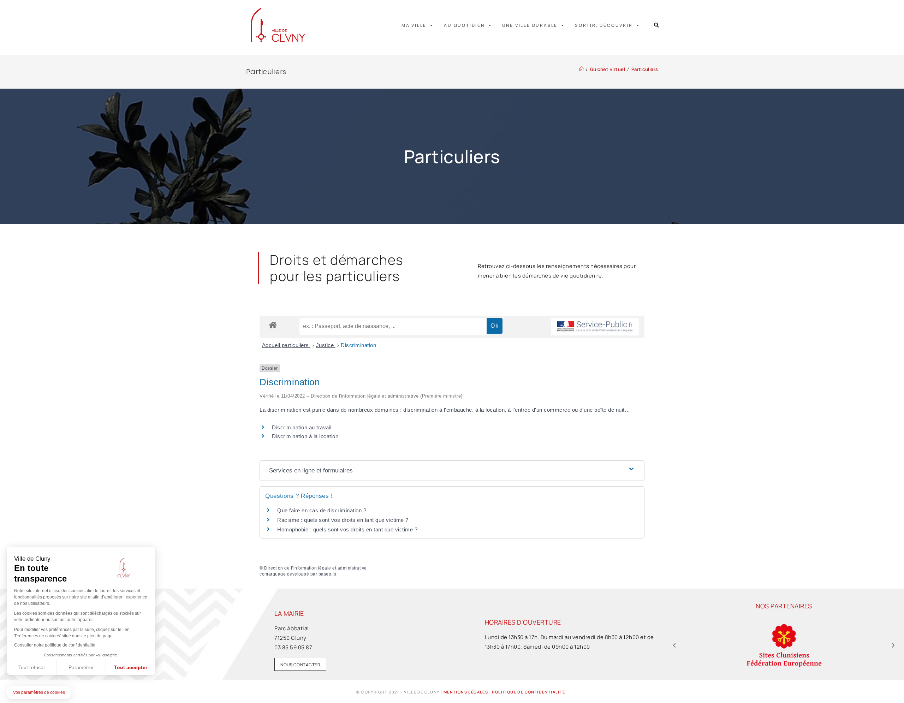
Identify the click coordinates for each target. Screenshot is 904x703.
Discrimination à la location (305, 436)
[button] (656, 25)
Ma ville (414, 25)
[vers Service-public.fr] (595, 326)
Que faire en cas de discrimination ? (321, 510)
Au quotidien (464, 25)
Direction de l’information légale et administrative (315, 568)
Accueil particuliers (286, 345)
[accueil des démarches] (273, 324)
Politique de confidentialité (528, 692)
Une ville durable (530, 25)
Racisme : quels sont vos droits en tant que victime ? (343, 520)
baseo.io (328, 574)
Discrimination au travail (302, 427)
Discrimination (358, 345)
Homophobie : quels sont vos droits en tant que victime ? (347, 529)
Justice (325, 345)
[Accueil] (581, 69)
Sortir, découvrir (604, 25)
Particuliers (644, 69)
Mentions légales (466, 692)
